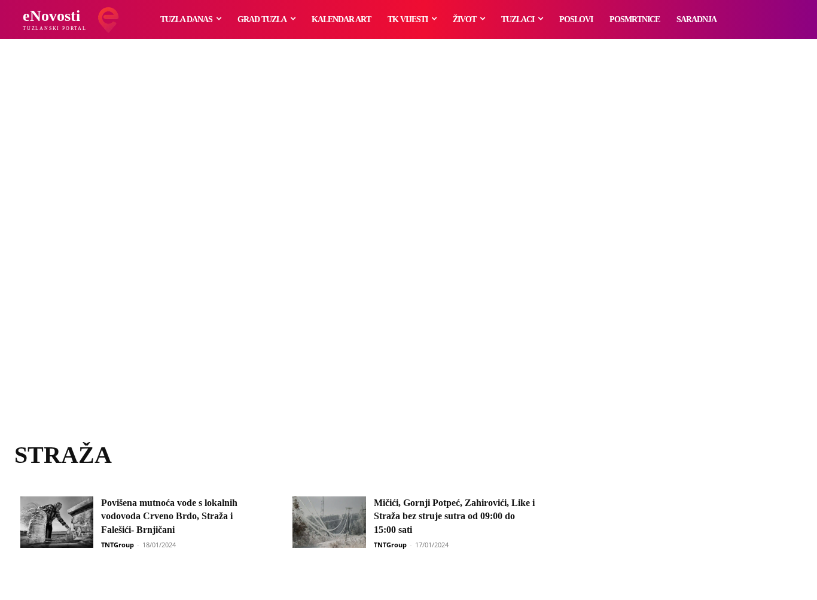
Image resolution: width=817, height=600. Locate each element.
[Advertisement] (408, 254)
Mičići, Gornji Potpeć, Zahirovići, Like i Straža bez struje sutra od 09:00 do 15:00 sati (454, 516)
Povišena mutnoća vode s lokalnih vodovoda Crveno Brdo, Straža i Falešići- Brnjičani (169, 516)
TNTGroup (117, 544)
